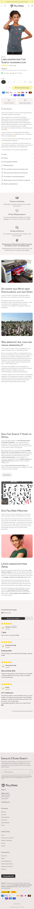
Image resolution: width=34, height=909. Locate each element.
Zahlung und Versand (6, 866)
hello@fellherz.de (5, 802)
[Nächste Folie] (32, 1)
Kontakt (3, 846)
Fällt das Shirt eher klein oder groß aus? (16, 169)
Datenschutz (19, 777)
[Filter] (27, 618)
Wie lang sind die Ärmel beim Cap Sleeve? (16, 173)
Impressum (4, 856)
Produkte (3, 814)
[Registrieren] (30, 772)
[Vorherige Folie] (1, 1)
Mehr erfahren (6, 475)
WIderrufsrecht (8, 165)
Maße (5, 154)
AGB (8, 777)
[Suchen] (5, 5)
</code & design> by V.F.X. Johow (17, 907)
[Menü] (2, 6)
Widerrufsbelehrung (6, 861)
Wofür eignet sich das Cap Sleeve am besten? (17, 180)
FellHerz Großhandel (6, 840)
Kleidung (3, 812)
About (3, 825)
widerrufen (6, 219)
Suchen (3, 843)
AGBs (3, 858)
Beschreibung (8, 109)
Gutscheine (4, 820)
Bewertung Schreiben (25, 103)
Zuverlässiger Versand (10, 162)
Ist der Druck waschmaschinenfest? (14, 176)
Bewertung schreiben (13, 618)
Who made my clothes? (7, 838)
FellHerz (19, 904)
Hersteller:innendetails (11, 184)
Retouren (3, 869)
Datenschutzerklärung (7, 864)
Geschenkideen (5, 822)
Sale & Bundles (5, 817)
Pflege (6, 158)
